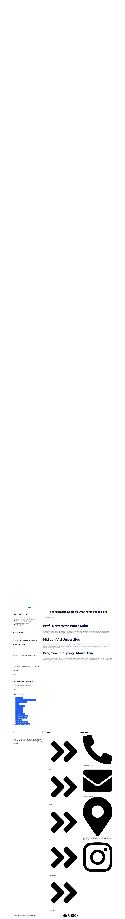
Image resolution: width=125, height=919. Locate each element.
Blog (50, 769)
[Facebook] (65, 915)
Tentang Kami (52, 875)
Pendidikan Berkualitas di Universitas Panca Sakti (26, 655)
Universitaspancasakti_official (90, 875)
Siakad (50, 840)
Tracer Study (52, 910)
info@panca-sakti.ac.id (88, 796)
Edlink (50, 804)
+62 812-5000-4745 (87, 765)
